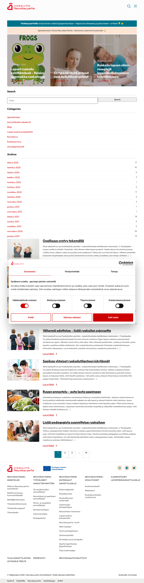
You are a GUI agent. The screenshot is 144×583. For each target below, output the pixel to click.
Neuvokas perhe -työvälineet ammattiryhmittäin (43, 480)
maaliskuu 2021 (14, 226)
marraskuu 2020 (15, 231)
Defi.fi (60, 581)
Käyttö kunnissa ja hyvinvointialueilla (15, 494)
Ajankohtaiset (13, 117)
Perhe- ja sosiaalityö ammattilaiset (42, 504)
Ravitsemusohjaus (41, 509)
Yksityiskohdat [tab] (72, 271)
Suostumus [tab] (30, 271)
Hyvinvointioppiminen (68, 531)
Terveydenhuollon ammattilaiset (41, 490)
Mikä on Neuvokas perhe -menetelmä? (18, 487)
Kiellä (31, 317)
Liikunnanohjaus (40, 514)
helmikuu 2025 (14, 167)
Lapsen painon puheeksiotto (20, 132)
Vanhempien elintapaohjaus (65, 505)
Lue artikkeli (16, 81)
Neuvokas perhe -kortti (69, 522)
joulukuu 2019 (13, 236)
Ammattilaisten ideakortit (19, 122)
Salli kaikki (113, 317)
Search (117, 99)
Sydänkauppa (49, 581)
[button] (129, 7)
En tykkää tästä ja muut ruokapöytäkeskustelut (71, 75)
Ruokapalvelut (39, 518)
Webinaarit (90, 490)
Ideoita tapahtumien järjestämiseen (68, 545)
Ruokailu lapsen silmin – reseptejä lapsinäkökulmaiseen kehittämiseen (114, 71)
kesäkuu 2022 (13, 177)
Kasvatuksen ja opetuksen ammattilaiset (44, 497)
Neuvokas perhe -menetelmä (16, 478)
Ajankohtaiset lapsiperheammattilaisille (124, 478)
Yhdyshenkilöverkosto (17, 504)
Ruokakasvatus (14, 141)
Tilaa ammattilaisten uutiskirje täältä (19, 560)
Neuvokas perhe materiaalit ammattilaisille (68, 480)
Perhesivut (39, 558)
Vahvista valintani (72, 317)
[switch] (56, 306)
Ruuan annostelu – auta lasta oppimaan (72, 392)
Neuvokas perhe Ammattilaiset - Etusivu (29, 6)
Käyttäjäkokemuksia (16, 499)
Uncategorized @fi (15, 146)
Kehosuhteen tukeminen (69, 511)
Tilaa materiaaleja (67, 550)
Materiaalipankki (66, 489)
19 (86, 452)
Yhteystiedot (12, 512)
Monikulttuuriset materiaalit (66, 499)
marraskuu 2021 (14, 211)
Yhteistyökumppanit (16, 508)
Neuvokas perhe (34, 581)
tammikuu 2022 (14, 201)
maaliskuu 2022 (14, 192)
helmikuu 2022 (14, 197)
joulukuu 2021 (13, 206)
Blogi (9, 127)
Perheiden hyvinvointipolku (71, 539)
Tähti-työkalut (65, 526)
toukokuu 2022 (14, 182)
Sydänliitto (20, 581)
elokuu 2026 (12, 162)
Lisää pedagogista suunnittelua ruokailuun (74, 422)
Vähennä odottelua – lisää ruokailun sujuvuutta (77, 330)
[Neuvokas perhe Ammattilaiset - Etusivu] (20, 468)
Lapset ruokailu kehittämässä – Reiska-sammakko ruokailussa (28, 73)
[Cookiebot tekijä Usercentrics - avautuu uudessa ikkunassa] (121, 263)
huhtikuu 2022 (13, 187)
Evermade (132, 575)
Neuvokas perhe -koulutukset (94, 478)
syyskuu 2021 (13, 221)
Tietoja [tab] (114, 271)
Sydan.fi (10, 581)
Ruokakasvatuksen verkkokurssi (93, 496)
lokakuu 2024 (13, 172)
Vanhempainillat (66, 535)
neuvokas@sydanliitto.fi (72, 558)
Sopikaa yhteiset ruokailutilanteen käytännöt (76, 361)
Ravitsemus (12, 136)
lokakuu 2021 (13, 216)
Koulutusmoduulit (92, 486)
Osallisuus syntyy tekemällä (63, 241)
